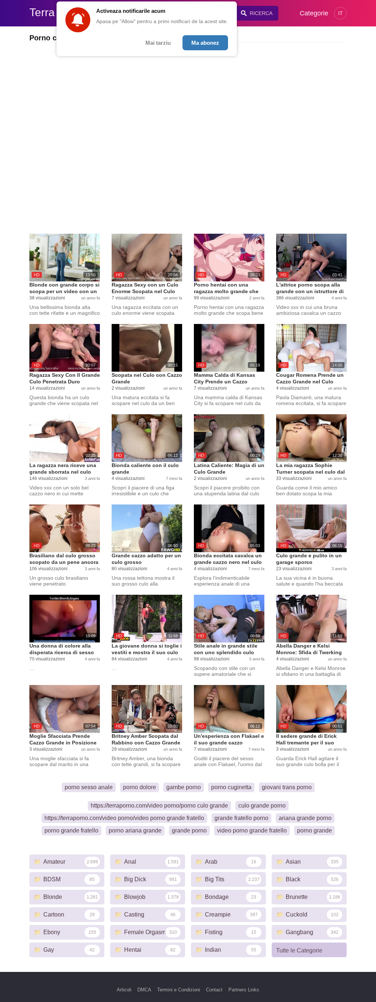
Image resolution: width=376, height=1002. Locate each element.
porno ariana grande (135, 830)
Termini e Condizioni (178, 989)
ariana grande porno (305, 818)
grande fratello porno (241, 818)
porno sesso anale (89, 787)
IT (340, 13)
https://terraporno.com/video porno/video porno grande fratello (124, 818)
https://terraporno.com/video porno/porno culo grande (159, 805)
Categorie (314, 13)
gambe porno (183, 787)
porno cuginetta (231, 787)
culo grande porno (262, 805)
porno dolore (139, 787)
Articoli (124, 989)
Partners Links (243, 989)
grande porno (189, 830)
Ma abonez (205, 43)
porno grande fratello (71, 830)
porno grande (314, 830)
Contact (214, 989)
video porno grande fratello (252, 830)
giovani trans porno (287, 787)
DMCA (144, 989)
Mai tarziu (158, 43)
